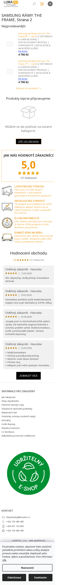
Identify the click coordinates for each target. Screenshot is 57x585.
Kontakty (6, 420)
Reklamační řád (9, 412)
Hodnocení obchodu (28, 253)
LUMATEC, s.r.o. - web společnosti (28, 540)
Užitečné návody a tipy (13, 404)
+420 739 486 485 (15, 521)
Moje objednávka (10, 400)
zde (4, 560)
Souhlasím (40, 577)
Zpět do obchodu (28, 141)
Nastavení (27, 567)
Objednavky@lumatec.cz (18, 517)
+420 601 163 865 (15, 526)
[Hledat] (34, 4)
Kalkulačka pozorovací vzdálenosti (18, 435)
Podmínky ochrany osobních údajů (19, 416)
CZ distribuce (8, 431)
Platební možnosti (11, 428)
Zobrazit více (28, 375)
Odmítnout (14, 577)
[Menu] (50, 4)
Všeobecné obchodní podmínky (17, 408)
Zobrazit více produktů (27, 88)
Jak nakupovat (9, 397)
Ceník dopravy (8, 424)
